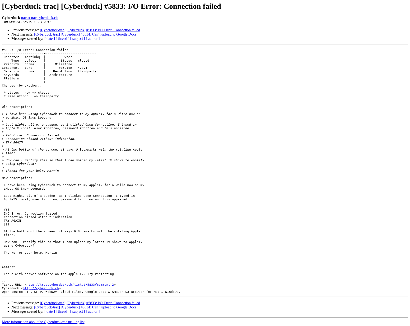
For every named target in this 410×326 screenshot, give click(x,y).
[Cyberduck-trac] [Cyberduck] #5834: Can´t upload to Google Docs (85, 34)
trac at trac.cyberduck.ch (39, 18)
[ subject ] (77, 39)
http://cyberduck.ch (41, 288)
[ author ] (93, 39)
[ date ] (49, 39)
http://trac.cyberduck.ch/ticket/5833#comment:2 (70, 284)
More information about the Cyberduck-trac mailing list (43, 322)
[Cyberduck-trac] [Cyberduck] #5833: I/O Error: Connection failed (90, 30)
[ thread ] (62, 39)
